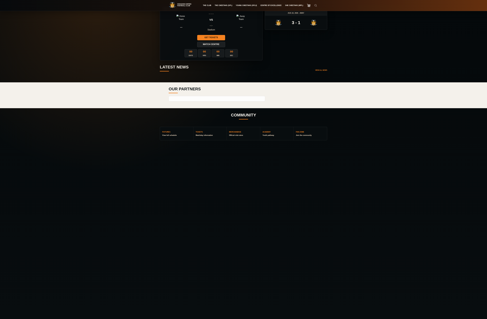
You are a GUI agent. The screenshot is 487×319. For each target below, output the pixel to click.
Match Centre (211, 44)
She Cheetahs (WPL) (294, 5)
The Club (207, 5)
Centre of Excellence (271, 5)
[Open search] (315, 5)
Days (191, 55)
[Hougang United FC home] (181, 5)
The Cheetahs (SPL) (223, 5)
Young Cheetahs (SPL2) (246, 5)
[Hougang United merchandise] (309, 5)
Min (218, 55)
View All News (321, 70)
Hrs (204, 55)
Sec (231, 55)
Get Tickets (211, 37)
